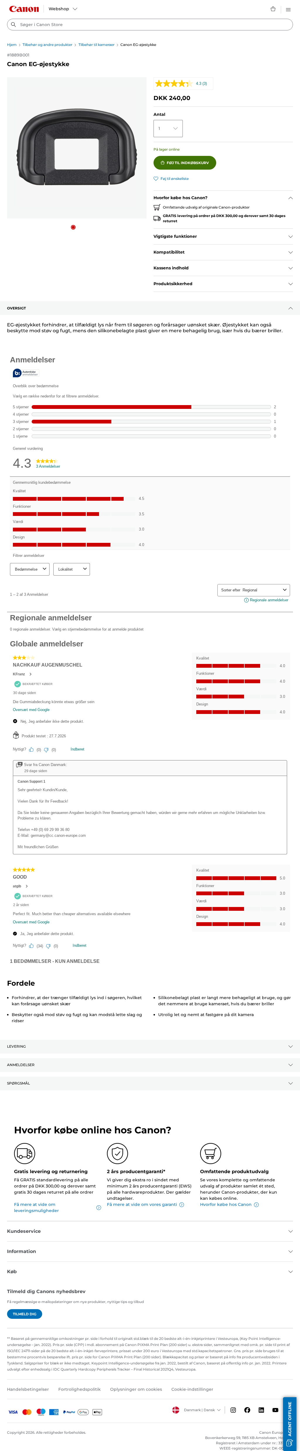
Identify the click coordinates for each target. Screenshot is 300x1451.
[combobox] (150, 24)
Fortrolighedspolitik (79, 1389)
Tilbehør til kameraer (97, 44)
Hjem (12, 44)
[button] (73, 227)
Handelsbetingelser (28, 1389)
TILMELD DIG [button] (24, 1314)
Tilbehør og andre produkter (47, 44)
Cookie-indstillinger (192, 1389)
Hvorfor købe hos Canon (226, 1204)
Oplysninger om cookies (136, 1389)
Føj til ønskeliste (175, 178)
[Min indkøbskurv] (273, 8)
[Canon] (24, 9)
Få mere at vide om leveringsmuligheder (36, 1207)
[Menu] (288, 8)
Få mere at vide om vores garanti (142, 1204)
